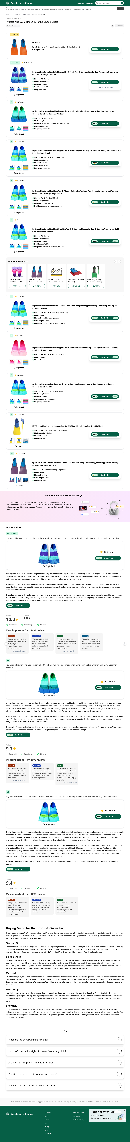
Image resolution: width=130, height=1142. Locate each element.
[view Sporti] (37, 272)
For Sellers (76, 1116)
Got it (120, 9)
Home (7, 14)
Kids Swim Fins (41, 14)
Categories (89, 3)
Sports (34, 14)
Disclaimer (48, 1133)
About (46, 1116)
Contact (47, 1120)
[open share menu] (112, 25)
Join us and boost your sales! (101, 1118)
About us (80, 3)
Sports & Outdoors (25, 14)
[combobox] (109, 3)
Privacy (47, 1126)
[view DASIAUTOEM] (17, 272)
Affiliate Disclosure (13, 26)
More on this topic (19, 651)
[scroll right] (124, 643)
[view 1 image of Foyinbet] (19, 75)
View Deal (17, 286)
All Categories (15, 14)
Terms (46, 1130)
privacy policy (88, 9)
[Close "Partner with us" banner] (124, 1110)
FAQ (46, 1123)
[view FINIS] (56, 272)
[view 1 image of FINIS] (19, 427)
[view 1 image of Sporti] (19, 47)
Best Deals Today (78, 1120)
